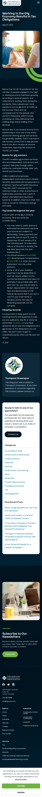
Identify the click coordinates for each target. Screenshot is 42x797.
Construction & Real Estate (17, 454)
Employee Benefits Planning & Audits (15, 759)
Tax (6, 489)
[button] (10, 654)
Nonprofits (9, 478)
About (4, 716)
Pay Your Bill (6, 733)
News (7, 474)
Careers (5, 726)
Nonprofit (26, 722)
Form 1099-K (14, 261)
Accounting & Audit (13, 451)
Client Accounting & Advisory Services (15, 756)
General (8, 466)
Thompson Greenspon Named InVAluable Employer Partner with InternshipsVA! (20, 536)
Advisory (5, 752)
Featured (9, 462)
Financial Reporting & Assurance (14, 749)
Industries (5, 719)
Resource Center (8, 730)
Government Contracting (16, 470)
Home (4, 712)
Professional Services (14, 486)
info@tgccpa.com (9, 701)
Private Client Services (15, 482)
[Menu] (39, 3)
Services (5, 723)
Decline (21, 792)
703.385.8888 (7, 698)
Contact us (18, 323)
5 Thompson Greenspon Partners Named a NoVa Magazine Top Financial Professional (20, 526)
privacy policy (21, 779)
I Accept (21, 786)
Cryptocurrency (12, 458)
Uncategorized (11, 493)
